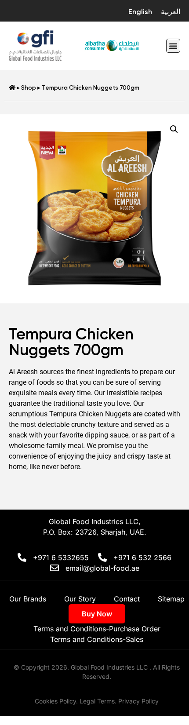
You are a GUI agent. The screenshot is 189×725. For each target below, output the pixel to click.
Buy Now (97, 613)
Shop (28, 87)
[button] (173, 46)
